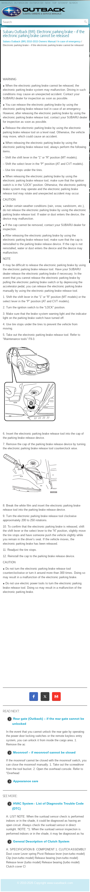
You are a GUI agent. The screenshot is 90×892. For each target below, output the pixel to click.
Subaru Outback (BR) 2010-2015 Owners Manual (29, 41)
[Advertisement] (45, 62)
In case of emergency (69, 41)
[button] (33, 696)
